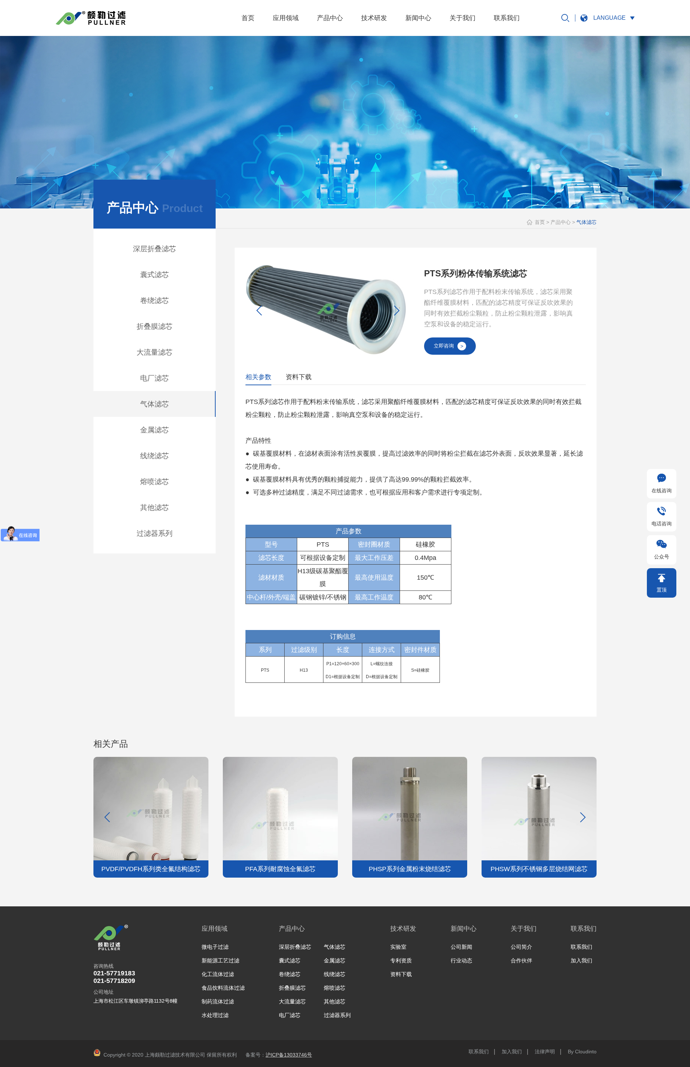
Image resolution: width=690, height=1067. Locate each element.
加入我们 (581, 960)
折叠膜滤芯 (154, 326)
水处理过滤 (215, 1015)
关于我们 (462, 18)
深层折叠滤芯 (154, 249)
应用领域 (286, 18)
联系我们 (507, 18)
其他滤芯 (154, 507)
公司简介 (521, 947)
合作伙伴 (521, 960)
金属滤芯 (154, 430)
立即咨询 (448, 346)
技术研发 (374, 18)
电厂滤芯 (154, 378)
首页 (248, 18)
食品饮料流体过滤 (223, 988)
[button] (397, 310)
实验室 (398, 947)
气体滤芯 (154, 404)
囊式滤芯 (154, 275)
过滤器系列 (154, 533)
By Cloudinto (582, 1051)
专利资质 (401, 960)
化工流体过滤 (218, 974)
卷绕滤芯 (154, 300)
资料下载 (401, 974)
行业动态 (461, 960)
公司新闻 (461, 947)
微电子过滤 (215, 947)
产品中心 (330, 18)
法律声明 (545, 1051)
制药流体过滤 (218, 1001)
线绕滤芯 (154, 456)
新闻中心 (418, 18)
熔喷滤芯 (154, 482)
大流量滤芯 (154, 352)
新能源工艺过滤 (220, 960)
